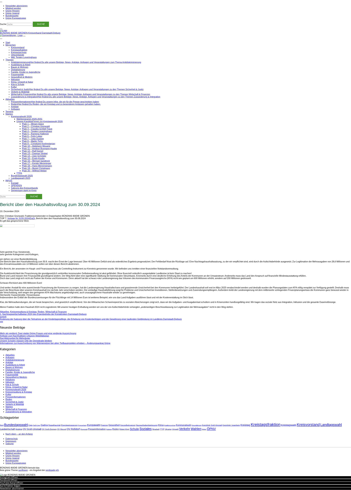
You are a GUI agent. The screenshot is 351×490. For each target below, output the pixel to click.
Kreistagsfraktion (19, 50)
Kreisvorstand (17, 47)
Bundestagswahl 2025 (22, 176)
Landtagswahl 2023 (20, 178)
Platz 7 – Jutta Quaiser (33, 139)
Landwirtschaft (7, 429)
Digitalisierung (18, 69)
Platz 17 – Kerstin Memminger (36, 163)
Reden (41, 312)
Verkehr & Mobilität (20, 92)
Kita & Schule (17, 84)
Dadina (44, 425)
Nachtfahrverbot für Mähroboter (15, 338)
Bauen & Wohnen (19, 67)
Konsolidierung (196, 425)
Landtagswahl (331, 425)
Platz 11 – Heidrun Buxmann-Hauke (39, 148)
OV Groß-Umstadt (32, 429)
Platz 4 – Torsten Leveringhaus (37, 131)
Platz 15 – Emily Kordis (33, 158)
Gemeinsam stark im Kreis (23, 190)
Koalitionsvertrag (169, 425)
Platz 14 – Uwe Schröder (34, 156)
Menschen (10, 45)
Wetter (204, 429)
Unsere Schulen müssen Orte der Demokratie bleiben (26, 341)
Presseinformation (97, 429)
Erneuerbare (82, 425)
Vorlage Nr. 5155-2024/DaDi (21, 218)
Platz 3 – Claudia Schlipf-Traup (37, 129)
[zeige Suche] (1, 28)
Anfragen (15, 109)
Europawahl (93, 425)
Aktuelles (10, 99)
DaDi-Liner (36, 425)
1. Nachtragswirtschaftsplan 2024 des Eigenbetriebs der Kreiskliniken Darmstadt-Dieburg (43, 315)
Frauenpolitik (17, 74)
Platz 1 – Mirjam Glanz (33, 124)
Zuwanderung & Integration (18, 412)
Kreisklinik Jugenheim (231, 425)
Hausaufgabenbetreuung (147, 425)
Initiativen (10, 379)
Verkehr (184, 429)
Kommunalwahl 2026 (21, 116)
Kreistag (245, 424)
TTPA (19, 173)
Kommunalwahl (183, 425)
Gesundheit (114, 425)
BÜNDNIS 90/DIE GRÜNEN (14, 33)
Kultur (14, 87)
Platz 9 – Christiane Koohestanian (38, 143)
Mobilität (18, 429)
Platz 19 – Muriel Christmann (36, 168)
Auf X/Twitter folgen (10, 485)
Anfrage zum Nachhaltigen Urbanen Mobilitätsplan (24, 336)
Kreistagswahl (288, 425)
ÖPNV (211, 429)
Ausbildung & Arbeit (20, 65)
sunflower (23, 470)
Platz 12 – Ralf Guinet (32, 151)
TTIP (162, 429)
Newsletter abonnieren (12, 488)
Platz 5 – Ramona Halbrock (35, 134)
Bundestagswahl (16, 425)
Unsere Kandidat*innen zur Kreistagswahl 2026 (39, 121)
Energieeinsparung (69, 425)
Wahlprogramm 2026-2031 (29, 119)
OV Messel (61, 429)
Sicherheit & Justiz (14, 402)
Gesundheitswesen (127, 425)
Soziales (145, 429)
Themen (9, 60)
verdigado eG (52, 470)
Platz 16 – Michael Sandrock (36, 161)
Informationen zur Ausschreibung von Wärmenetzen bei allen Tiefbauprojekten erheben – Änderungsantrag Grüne (55, 343)
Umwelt (175, 429)
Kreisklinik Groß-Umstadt (212, 425)
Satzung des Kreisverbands (24, 188)
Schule (134, 429)
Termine (9, 111)
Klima (161, 425)
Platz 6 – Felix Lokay (32, 136)
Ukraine (168, 429)
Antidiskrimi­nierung (14, 360)
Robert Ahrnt (124, 429)
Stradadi (155, 429)
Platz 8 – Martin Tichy (32, 141)
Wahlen (9, 114)
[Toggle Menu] (1, 38)
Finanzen (104, 425)
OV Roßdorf (73, 429)
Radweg (109, 429)
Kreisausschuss (18, 52)
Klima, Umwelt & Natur (22, 82)
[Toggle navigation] (24, 36)
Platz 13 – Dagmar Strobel (35, 153)
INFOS (8, 180)
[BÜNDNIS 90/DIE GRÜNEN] (3, 30)
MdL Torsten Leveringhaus (24, 57)
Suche (3, 24)
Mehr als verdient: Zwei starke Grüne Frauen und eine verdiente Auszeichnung (38, 333)
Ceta (30, 425)
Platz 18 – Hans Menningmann (37, 166)
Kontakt (14, 183)
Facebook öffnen (8, 480)
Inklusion (15, 79)
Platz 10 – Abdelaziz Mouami (36, 146)
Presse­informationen (15, 397)
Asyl (2, 425)
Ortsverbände (17, 55)
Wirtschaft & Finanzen (56, 312)
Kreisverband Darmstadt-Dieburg (44, 33)
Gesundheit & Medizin (21, 77)
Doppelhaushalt (54, 425)
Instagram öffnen (9, 477)
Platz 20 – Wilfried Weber (34, 171)
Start (7, 42)
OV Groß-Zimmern (49, 429)
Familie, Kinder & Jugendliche (25, 72)
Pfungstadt (83, 429)
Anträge (15, 106)
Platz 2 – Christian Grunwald (36, 126)
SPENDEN (16, 185)
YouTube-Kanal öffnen (11, 482)
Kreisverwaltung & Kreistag (23, 312)
